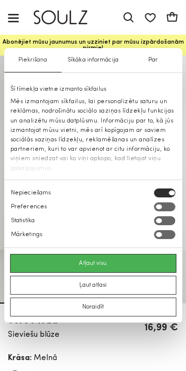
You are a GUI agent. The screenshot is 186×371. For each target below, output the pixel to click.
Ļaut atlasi (93, 285)
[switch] (164, 206)
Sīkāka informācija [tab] (93, 60)
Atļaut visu (93, 263)
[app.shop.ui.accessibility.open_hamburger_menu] (13, 17)
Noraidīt (93, 307)
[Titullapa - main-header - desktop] (68, 17)
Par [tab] (153, 60)
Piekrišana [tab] (33, 60)
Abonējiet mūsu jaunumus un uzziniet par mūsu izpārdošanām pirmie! (93, 45)
